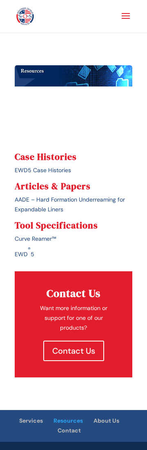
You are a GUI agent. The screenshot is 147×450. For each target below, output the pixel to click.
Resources (68, 420)
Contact (69, 430)
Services (31, 420)
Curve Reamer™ (35, 238)
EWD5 (24, 251)
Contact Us (73, 351)
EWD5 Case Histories (43, 170)
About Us (106, 420)
